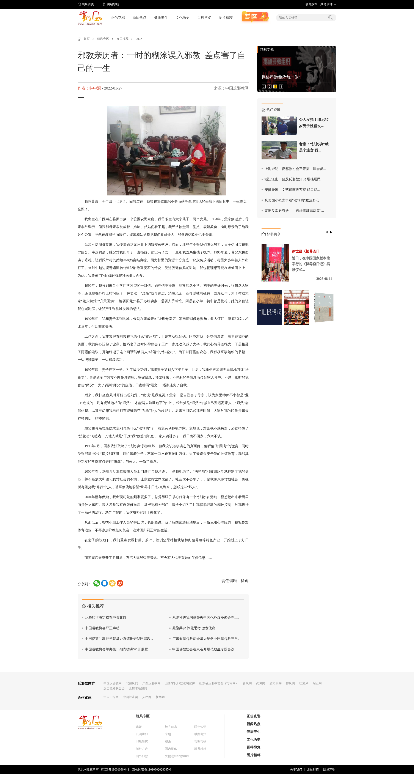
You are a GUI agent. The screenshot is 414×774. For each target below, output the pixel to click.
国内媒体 (171, 748)
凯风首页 (88, 4)
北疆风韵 (132, 683)
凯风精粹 (200, 748)
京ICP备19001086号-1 (115, 769)
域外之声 (142, 748)
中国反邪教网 (113, 683)
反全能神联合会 (114, 688)
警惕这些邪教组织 (177, 756)
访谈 (139, 726)
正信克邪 (118, 17)
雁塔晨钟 (276, 683)
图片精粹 (226, 17)
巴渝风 (303, 683)
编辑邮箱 (313, 769)
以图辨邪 (142, 734)
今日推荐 (122, 39)
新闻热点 (139, 17)
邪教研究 (142, 741)
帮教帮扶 (200, 741)
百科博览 (204, 17)
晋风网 (247, 683)
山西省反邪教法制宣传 (180, 683)
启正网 (317, 683)
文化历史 (183, 17)
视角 (168, 741)
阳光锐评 (200, 726)
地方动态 (171, 726)
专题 (168, 734)
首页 (87, 39)
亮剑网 (260, 683)
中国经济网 (130, 697)
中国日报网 (111, 697)
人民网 (146, 697)
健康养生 (161, 17)
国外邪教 (142, 756)
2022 (139, 39)
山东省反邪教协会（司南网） (218, 683)
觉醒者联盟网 (138, 688)
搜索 (330, 17)
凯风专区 (103, 39)
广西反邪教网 (151, 683)
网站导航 (113, 4)
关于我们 (296, 769)
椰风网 (290, 683)
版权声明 (329, 769)
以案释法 (200, 734)
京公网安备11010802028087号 (151, 769)
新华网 (160, 697)
